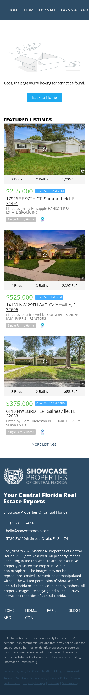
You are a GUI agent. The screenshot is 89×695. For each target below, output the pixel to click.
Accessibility (70, 683)
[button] (10, 611)
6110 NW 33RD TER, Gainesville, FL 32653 (40, 413)
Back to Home (44, 97)
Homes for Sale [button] (40, 10)
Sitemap (53, 683)
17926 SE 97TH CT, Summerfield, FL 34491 (41, 201)
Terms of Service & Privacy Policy (25, 678)
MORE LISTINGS (44, 444)
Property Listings (34, 683)
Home (13, 10)
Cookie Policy (59, 678)
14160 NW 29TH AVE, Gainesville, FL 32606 (42, 307)
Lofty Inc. (25, 671)
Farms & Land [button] (74, 10)
